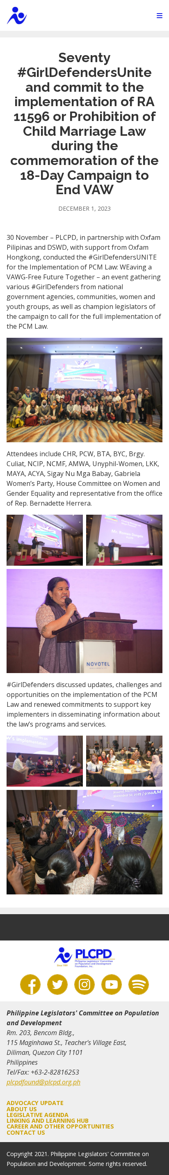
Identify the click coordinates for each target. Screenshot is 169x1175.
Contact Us (26, 1132)
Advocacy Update (35, 1103)
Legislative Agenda (38, 1115)
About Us (22, 1109)
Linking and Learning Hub (48, 1120)
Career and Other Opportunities (60, 1126)
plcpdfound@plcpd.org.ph (43, 1082)
